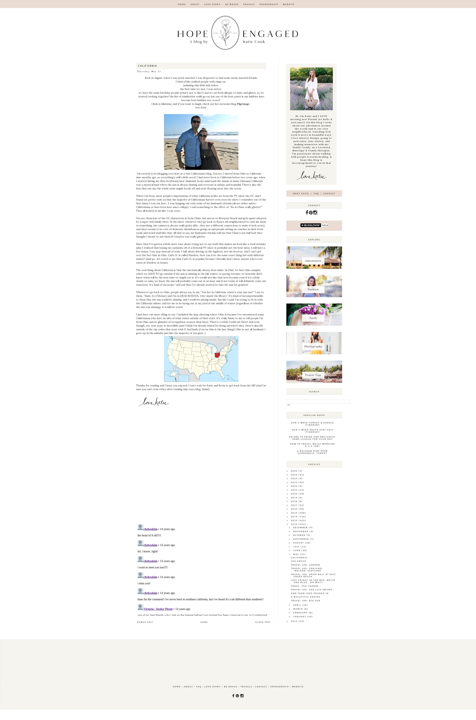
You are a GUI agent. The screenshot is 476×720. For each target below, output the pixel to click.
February (301, 612)
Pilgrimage (243, 104)
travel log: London (305, 565)
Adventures (313, 260)
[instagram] (315, 213)
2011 (295, 621)
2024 (295, 478)
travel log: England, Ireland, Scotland (307, 569)
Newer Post (145, 622)
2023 (295, 482)
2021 (295, 490)
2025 (295, 475)
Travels (249, 4)
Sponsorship (269, 4)
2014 (295, 516)
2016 (295, 509)
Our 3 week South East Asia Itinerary (312, 431)
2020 (295, 494)
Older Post (263, 622)
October (299, 535)
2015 (295, 513)
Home (182, 4)
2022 (295, 486)
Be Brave (232, 4)
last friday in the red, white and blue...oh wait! (313, 581)
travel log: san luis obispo (311, 589)
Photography (313, 346)
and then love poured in (310, 593)
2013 (295, 520)
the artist (298, 561)
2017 (295, 505)
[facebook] (307, 213)
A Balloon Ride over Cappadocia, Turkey (312, 452)
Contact (329, 193)
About (195, 4)
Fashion (313, 289)
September (301, 539)
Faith (313, 318)
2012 (295, 524)
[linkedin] (311, 213)
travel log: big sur (305, 600)
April (297, 605)
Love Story (212, 4)
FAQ (316, 193)
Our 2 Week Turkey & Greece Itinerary (312, 424)
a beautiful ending (306, 597)
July (297, 546)
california (299, 557)
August (299, 543)
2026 (295, 471)
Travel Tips (313, 375)
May (296, 554)
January (300, 616)
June (297, 550)
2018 (295, 501)
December (301, 527)
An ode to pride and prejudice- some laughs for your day (312, 438)
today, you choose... (306, 586)
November (301, 531)
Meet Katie (301, 193)
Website (289, 4)
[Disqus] (204, 469)
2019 (295, 497)
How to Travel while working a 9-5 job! (312, 445)
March (298, 609)
